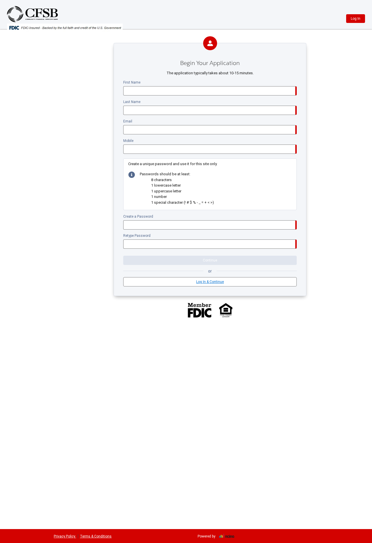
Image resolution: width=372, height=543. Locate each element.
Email (127, 121)
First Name (131, 82)
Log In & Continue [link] (210, 282)
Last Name (131, 102)
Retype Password (137, 236)
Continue (210, 260)
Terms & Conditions (96, 536)
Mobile (128, 141)
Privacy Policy (65, 536)
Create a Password (138, 216)
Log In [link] (355, 19)
